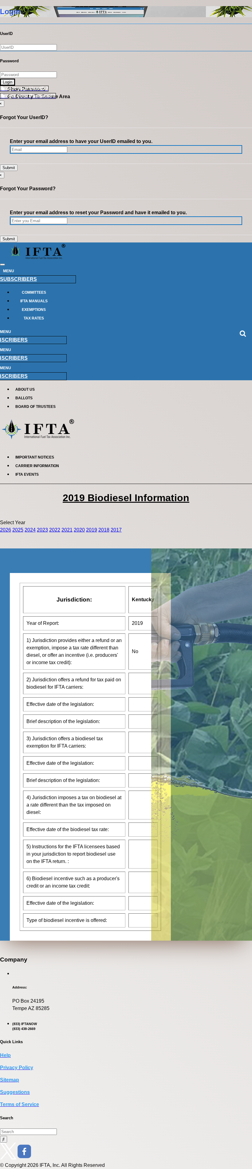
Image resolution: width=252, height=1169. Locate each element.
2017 (116, 529)
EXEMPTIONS (34, 310)
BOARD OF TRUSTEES (35, 407)
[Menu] (2, 264)
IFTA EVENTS (27, 474)
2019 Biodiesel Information (126, 497)
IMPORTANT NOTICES (34, 457)
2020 (79, 529)
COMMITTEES (34, 292)
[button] (24, 88)
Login (7, 82)
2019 (91, 529)
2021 (67, 529)
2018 (103, 529)
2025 (17, 529)
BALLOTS (24, 398)
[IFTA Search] (3, 1139)
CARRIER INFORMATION (37, 466)
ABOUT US (25, 389)
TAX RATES (34, 318)
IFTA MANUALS (34, 301)
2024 (30, 529)
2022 (54, 529)
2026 (5, 529)
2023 (42, 529)
